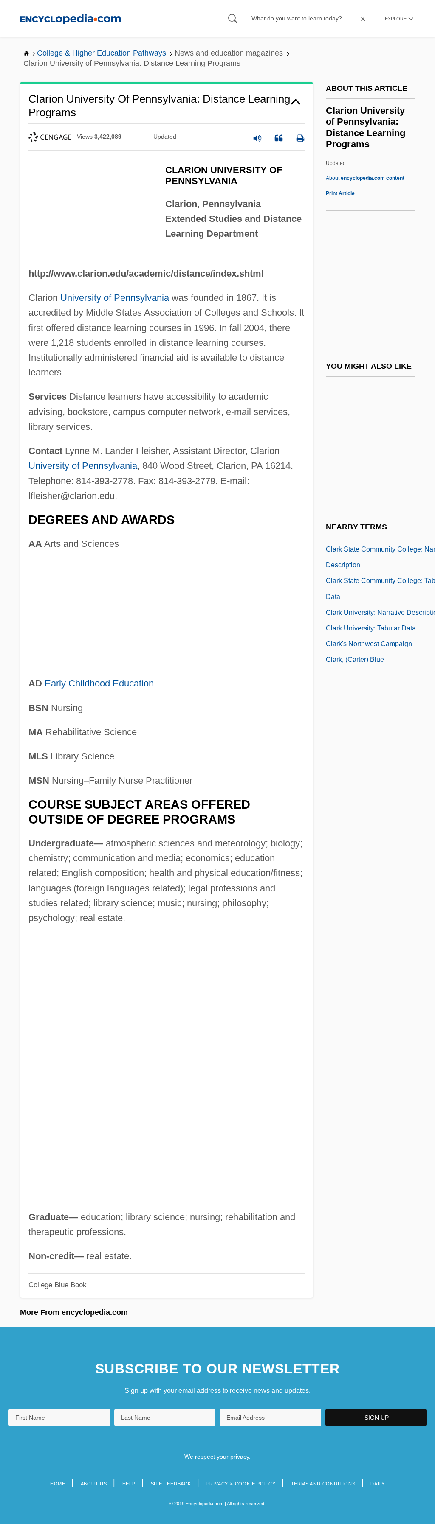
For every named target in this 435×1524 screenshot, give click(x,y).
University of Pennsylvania (114, 297)
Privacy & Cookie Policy (241, 1483)
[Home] (70, 18)
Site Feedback (171, 1483)
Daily (377, 1483)
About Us (94, 1483)
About (365, 178)
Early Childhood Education (99, 683)
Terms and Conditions (323, 1483)
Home (57, 1483)
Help (129, 1483)
